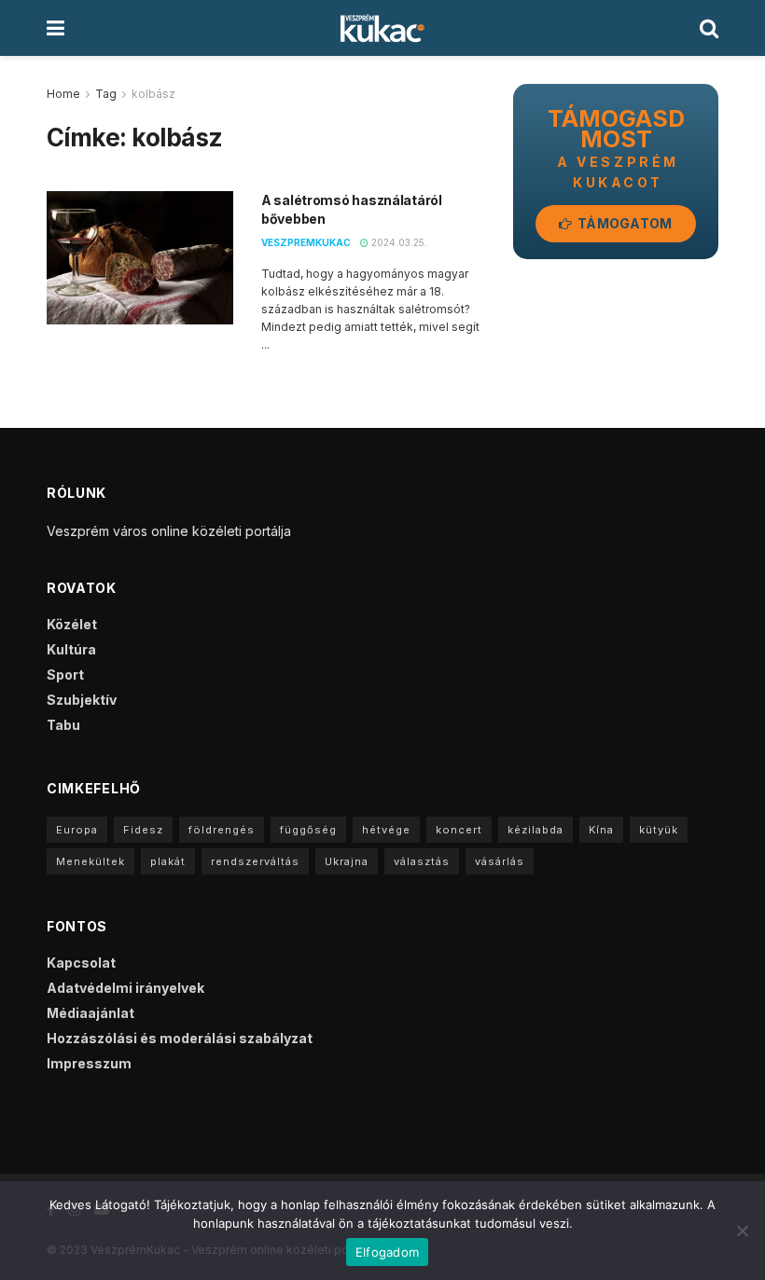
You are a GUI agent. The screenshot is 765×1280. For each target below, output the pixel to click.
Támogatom (624, 223)
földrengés (221, 829)
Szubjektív (82, 700)
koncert (459, 829)
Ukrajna (347, 861)
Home (63, 94)
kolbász (153, 94)
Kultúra (71, 649)
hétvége (386, 829)
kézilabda (535, 829)
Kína (601, 829)
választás (422, 861)
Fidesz (143, 829)
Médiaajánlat (90, 1013)
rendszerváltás (255, 861)
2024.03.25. (398, 242)
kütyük (658, 829)
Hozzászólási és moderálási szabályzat (180, 1038)
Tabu (63, 725)
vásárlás (499, 861)
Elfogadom (387, 1252)
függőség (308, 829)
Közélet (72, 624)
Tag (106, 94)
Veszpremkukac (306, 242)
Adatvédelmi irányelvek (125, 988)
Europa (77, 829)
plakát (168, 861)
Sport (65, 674)
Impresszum (89, 1063)
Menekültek (90, 861)
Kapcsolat (81, 962)
